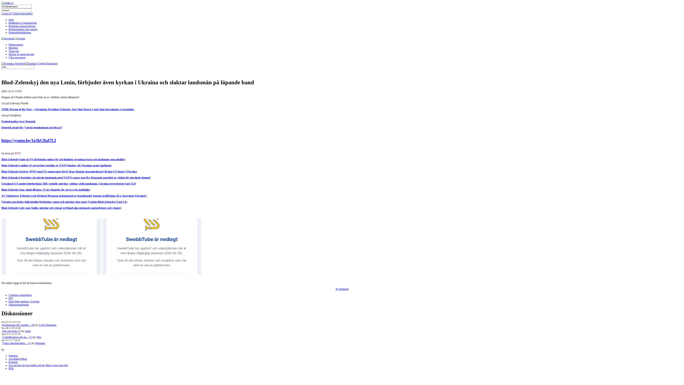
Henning (40, 343)
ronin (28, 331)
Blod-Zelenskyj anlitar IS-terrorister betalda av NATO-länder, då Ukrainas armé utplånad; (56, 165)
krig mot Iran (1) (11, 331)
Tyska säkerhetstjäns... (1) (16, 343)
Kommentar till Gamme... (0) (18, 325)
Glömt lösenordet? (22, 13)
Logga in (6, 13)
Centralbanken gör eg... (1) (17, 337)
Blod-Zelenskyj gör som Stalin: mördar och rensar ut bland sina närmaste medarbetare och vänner (61, 207)
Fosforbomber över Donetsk (18, 121)
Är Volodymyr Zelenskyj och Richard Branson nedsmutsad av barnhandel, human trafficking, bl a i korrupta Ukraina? (73, 195)
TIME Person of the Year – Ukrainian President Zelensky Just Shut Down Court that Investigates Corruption (67, 109)
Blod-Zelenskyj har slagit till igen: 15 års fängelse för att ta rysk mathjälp (45, 189)
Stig (39, 337)
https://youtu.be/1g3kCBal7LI (28, 140)
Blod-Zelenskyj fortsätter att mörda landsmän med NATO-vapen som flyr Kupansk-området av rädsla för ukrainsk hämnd (75, 177)
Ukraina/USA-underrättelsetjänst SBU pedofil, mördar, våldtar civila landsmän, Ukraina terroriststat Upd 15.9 (68, 183)
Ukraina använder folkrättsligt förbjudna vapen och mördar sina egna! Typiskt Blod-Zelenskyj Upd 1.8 (63, 201)
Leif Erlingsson (47, 325)
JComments (342, 289)
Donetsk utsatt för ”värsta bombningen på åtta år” (32, 127)
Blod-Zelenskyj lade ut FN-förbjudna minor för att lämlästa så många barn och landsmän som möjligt (62, 159)
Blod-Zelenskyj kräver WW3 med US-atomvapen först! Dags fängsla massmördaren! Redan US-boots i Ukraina (69, 171)
